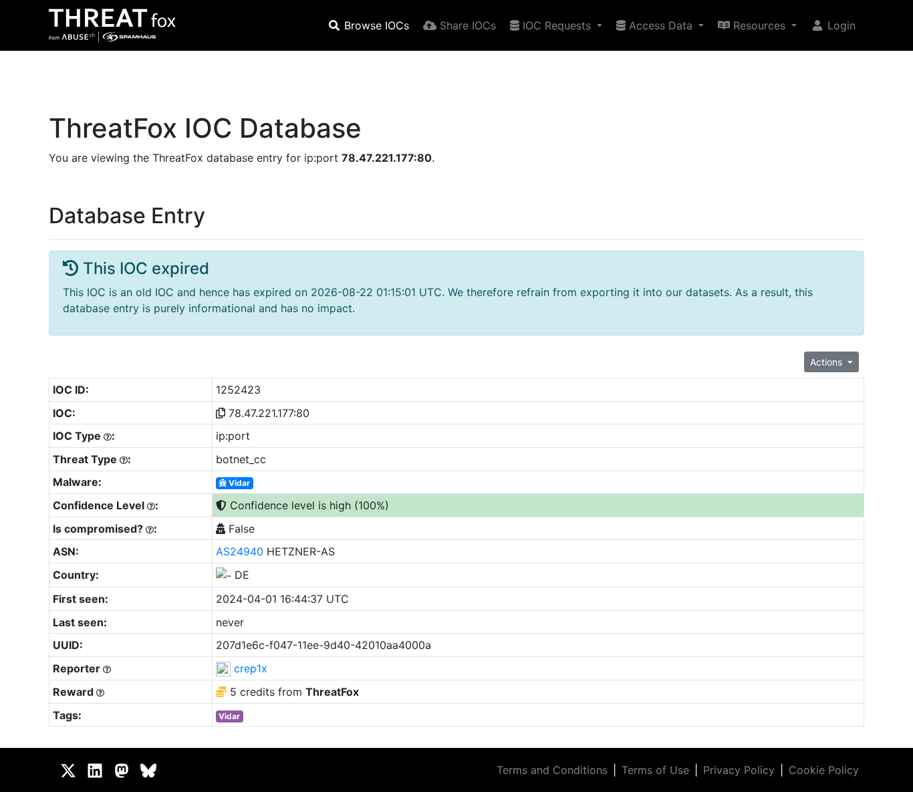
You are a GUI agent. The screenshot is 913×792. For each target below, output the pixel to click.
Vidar (238, 483)
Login (840, 25)
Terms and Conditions (552, 770)
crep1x (250, 668)
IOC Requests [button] (556, 25)
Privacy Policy (739, 770)
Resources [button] (759, 25)
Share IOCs (466, 25)
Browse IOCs (375, 25)
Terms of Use (655, 770)
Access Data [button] (661, 25)
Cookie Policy (824, 770)
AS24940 (239, 551)
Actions (827, 362)
